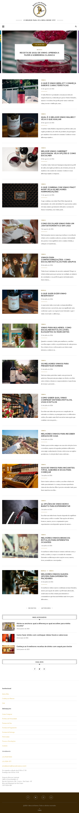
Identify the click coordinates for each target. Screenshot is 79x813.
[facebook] (28, 797)
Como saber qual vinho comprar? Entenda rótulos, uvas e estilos (57, 400)
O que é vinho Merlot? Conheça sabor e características (58, 84)
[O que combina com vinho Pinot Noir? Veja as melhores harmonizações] (20, 195)
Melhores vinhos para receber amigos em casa (58, 435)
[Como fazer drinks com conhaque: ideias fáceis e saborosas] (8, 638)
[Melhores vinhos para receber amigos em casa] (20, 442)
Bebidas (43, 290)
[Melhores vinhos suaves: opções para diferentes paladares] (20, 582)
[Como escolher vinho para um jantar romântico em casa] (20, 232)
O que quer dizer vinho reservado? (53, 294)
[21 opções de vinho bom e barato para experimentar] (20, 512)
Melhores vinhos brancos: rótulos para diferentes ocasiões (56, 540)
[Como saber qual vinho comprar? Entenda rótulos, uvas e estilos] (20, 406)
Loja (3, 703)
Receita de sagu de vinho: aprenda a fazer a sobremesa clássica (39, 54)
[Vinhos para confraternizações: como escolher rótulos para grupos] (20, 266)
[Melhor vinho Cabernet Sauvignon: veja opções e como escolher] (20, 159)
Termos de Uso (7, 723)
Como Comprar (7, 714)
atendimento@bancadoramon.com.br (14, 766)
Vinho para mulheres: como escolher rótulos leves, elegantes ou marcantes (56, 329)
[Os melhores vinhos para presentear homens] (20, 372)
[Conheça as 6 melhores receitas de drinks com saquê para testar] (8, 649)
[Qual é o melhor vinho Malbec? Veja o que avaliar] (20, 125)
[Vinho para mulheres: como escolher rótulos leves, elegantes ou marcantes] (20, 336)
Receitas (39, 49)
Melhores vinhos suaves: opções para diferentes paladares (55, 576)
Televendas (5, 737)
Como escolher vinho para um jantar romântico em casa (57, 224)
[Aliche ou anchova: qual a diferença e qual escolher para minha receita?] (8, 626)
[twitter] (36, 797)
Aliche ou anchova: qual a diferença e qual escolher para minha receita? (43, 625)
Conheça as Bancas (8, 698)
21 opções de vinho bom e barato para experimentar (55, 505)
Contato (5, 746)
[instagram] (43, 797)
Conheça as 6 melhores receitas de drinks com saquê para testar (44, 646)
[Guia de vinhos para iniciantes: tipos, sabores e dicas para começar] (20, 476)
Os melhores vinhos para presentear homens (55, 365)
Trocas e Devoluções (9, 741)
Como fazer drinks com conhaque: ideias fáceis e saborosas (42, 635)
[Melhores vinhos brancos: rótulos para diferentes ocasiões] (20, 546)
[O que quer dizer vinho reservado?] (20, 302)
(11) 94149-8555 (7, 757)
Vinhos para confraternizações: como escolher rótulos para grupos (58, 259)
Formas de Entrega (8, 732)
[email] (51, 797)
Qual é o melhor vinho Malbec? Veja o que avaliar (58, 118)
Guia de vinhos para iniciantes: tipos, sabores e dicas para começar (58, 470)
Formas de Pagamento (9, 728)
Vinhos (43, 80)
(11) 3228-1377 (6, 761)
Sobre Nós (5, 694)
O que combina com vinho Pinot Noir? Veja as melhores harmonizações (58, 189)
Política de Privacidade (9, 719)
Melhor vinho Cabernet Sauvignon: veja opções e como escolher (58, 153)
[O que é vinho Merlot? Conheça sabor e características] (20, 91)
